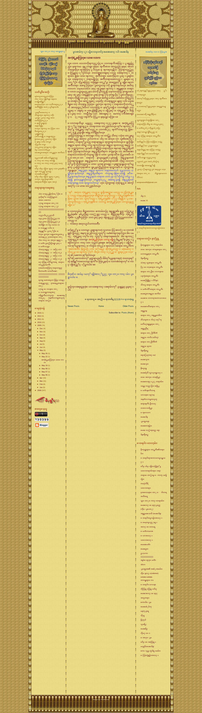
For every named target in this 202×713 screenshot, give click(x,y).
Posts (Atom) (128, 312)
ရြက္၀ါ (143, 620)
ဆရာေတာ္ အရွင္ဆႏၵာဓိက (151, 315)
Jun (41, 347)
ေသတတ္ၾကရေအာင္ (47, 292)
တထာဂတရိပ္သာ (146, 408)
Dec (41, 328)
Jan (41, 387)
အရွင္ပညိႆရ (144, 328)
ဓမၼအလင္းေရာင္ (149, 593)
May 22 (45, 357)
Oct (41, 335)
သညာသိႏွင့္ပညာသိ (46, 215)
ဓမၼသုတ (145, 359)
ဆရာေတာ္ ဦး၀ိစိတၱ (149, 333)
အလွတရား (145, 598)
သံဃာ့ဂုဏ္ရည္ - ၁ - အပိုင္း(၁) (50, 249)
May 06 (45, 375)
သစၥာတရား (146, 488)
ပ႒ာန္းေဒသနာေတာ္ (48, 289)
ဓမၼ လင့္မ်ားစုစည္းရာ (150, 430)
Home (101, 306)
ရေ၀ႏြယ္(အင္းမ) (148, 355)
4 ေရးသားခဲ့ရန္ (127, 299)
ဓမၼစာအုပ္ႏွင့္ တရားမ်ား (152, 381)
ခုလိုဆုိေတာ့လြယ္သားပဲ (48, 197)
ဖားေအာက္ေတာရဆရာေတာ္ (154, 249)
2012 (39, 316)
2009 (39, 325)
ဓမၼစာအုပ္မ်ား (146, 426)
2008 (39, 390)
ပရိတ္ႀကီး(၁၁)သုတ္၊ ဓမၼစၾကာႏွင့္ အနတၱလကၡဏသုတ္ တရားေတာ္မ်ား (52, 298)
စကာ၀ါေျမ (146, 602)
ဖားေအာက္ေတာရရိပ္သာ (150, 377)
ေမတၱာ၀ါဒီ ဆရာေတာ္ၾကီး (152, 289)
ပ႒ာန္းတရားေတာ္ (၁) (48, 203)
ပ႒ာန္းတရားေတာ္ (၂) (48, 206)
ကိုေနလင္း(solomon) (149, 573)
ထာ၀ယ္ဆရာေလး (147, 580)
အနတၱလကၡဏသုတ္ (149, 399)
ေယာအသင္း (146, 536)
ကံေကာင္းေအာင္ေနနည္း (50, 240)
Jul (41, 344)
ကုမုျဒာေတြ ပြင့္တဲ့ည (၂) (49, 222)
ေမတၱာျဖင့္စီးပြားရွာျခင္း (50, 243)
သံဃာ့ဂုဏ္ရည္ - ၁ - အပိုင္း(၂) (50, 253)
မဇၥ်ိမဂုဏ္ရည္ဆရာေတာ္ (150, 324)
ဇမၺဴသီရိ (144, 483)
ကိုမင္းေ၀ (145, 633)
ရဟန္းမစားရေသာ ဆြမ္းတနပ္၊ (51, 280)
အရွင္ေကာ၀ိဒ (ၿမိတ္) (149, 337)
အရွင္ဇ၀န (144, 311)
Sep (41, 338)
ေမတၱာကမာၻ (147, 531)
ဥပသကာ (144, 553)
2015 (39, 313)
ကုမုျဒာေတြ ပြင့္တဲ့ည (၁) (49, 218)
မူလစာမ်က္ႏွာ (80, 52)
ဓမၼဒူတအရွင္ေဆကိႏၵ (151, 294)
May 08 (45, 369)
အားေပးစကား (45, 200)
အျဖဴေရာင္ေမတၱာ (148, 560)
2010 (39, 322)
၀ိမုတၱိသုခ (147, 557)
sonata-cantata (146, 577)
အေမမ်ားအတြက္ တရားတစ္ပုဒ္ (50, 268)
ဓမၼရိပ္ (144, 629)
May (41, 350)
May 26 (45, 353)
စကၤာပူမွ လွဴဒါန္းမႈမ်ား (150, 651)
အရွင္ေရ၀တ (146, 346)
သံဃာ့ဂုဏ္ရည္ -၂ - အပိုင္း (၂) (50, 259)
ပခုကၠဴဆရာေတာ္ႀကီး (149, 276)
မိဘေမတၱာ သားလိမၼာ (48, 271)
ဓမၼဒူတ (144, 549)
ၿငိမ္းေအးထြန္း (148, 642)
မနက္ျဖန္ (145, 611)
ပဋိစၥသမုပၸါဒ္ (96, 52)
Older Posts (128, 306)
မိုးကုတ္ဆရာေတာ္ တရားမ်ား (152, 245)
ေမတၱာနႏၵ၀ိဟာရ (148, 390)
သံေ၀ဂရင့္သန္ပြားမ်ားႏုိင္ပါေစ (50, 194)
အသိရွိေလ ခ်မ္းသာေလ (49, 225)
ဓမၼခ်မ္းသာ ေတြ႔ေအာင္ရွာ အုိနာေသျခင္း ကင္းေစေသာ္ (149, 52)
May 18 (45, 365)
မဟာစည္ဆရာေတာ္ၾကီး (150, 254)
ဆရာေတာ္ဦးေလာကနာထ (152, 271)
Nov (41, 332)
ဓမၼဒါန (124, 52)
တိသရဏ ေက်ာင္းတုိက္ (151, 320)
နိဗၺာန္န (144, 368)
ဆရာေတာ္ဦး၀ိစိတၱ (149, 342)
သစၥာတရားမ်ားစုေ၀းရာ (151, 471)
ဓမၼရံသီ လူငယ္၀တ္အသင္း (151, 373)
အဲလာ (143, 564)
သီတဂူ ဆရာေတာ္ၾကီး (150, 285)
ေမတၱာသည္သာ (44, 246)
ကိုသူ (143, 615)
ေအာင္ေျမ (146, 637)
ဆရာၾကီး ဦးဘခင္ (148, 404)
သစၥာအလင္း (147, 540)
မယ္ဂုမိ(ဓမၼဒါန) (147, 646)
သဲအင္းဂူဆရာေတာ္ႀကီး (151, 263)
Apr (41, 378)
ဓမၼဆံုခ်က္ (146, 607)
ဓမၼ (143, 200)
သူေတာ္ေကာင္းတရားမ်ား (152, 501)
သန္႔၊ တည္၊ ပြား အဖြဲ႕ (150, 386)
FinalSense (105, 699)
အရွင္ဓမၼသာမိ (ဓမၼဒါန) (151, 513)
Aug (41, 341)
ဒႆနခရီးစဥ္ (144, 258)
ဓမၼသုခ (145, 364)
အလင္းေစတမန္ (148, 527)
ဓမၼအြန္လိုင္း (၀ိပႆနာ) (149, 280)
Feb (41, 384)
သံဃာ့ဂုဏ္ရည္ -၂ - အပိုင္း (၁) (50, 256)
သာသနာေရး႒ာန (147, 395)
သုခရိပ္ (143, 624)
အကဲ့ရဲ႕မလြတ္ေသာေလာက (84, 57)
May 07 (45, 372)
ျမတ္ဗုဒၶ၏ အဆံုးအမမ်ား (151, 569)
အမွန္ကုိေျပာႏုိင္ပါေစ (48, 231)
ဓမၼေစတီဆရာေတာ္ (150, 306)
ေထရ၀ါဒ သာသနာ (148, 584)
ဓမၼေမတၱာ (145, 544)
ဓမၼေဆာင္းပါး (112, 52)
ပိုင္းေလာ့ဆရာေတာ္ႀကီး (152, 267)
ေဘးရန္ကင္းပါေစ (46, 228)
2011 (39, 319)
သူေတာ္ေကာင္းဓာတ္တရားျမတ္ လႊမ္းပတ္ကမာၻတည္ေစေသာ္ (45, 51)
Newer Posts (73, 306)
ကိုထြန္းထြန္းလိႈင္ (149, 589)
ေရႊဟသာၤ (146, 412)
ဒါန (142, 196)
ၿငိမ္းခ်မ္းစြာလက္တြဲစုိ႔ (151, 466)
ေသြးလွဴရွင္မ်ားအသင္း (150, 655)
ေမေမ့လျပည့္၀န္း (149, 522)
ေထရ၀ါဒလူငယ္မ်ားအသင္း (151, 518)
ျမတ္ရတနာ (145, 421)
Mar (41, 381)
